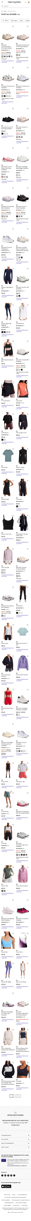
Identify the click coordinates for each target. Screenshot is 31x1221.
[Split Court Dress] (23, 970)
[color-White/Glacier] (19, 576)
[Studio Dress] (8, 487)
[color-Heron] (7, 332)
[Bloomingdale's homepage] (2, 11)
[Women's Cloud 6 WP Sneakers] (23, 275)
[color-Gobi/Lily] (9, 56)
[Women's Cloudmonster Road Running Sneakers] (23, 1000)
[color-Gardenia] (17, 576)
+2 (11, 96)
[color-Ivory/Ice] (7, 133)
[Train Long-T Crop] (23, 420)
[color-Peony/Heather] (2, 216)
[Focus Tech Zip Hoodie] (8, 663)
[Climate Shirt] (23, 311)
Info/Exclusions (15, 1125)
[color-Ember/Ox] (24, 855)
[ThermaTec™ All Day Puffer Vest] (23, 522)
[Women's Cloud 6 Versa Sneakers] (23, 194)
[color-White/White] (7, 56)
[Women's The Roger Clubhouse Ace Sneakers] (8, 730)
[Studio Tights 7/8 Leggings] (8, 311)
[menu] (2, 2)
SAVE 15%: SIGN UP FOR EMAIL (15, 1115)
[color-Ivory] (17, 715)
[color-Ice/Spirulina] (19, 216)
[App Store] (6, 1186)
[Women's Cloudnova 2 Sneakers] (8, 74)
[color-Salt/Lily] (17, 137)
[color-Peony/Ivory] (7, 216)
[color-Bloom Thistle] (5, 754)
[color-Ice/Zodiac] (2, 96)
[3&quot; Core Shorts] (8, 389)
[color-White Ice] (5, 616)
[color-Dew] (5, 216)
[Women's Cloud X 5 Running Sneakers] (8, 115)
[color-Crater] (5, 440)
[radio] (2, 56)
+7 (26, 751)
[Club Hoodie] (8, 555)
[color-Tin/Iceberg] (22, 137)
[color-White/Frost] (17, 257)
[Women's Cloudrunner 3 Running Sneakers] (23, 33)
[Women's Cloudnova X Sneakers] (23, 74)
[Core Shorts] (8, 799)
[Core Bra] (8, 831)
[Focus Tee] (8, 455)
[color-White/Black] (5, 133)
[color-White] (17, 175)
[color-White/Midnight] (19, 715)
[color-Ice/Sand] (9, 96)
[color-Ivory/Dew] (17, 55)
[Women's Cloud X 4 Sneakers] (23, 115)
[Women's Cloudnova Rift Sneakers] (8, 594)
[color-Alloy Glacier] (2, 616)
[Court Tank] (23, 940)
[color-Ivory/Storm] (7, 177)
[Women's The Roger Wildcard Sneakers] (23, 696)
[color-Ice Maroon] (22, 216)
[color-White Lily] (17, 370)
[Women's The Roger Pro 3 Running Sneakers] (8, 1000)
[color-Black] (19, 296)
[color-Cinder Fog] (19, 751)
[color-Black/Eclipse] (17, 216)
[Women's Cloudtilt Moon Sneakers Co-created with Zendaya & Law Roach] (23, 235)
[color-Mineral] (5, 572)
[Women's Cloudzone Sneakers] (23, 906)
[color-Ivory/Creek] (11, 56)
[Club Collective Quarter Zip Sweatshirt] (8, 1036)
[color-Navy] (2, 332)
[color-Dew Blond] (2, 56)
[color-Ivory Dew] (2, 754)
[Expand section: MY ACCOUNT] (15, 1139)
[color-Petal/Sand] (19, 137)
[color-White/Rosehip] (19, 175)
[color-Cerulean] (5, 56)
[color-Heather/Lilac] (17, 751)
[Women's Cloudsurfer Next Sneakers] (8, 194)
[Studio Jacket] (23, 455)
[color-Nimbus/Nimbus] (19, 257)
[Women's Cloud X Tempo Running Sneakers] (8, 154)
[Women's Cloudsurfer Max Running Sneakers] (23, 799)
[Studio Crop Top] (8, 522)
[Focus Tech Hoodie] (23, 663)
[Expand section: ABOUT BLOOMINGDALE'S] (15, 1143)
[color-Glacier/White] (22, 751)
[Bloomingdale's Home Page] (14, 2)
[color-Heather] (19, 55)
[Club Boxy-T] (8, 420)
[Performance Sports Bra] (8, 348)
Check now (24, 1165)
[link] (8, 52)
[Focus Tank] (8, 631)
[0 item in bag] (29, 2)
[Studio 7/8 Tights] (8, 970)
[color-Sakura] (9, 332)
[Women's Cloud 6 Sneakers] (23, 730)
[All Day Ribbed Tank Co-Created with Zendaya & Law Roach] (23, 1036)
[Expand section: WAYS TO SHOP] (15, 1147)
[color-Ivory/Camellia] (2, 177)
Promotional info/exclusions (14, 1165)
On (5, 11)
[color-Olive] (2, 891)
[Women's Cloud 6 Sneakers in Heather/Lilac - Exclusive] (8, 235)
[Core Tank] (23, 389)
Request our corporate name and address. (17, 1209)
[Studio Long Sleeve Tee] (8, 275)
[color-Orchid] (2, 572)
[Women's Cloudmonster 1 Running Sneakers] (8, 33)
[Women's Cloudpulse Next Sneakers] (8, 906)
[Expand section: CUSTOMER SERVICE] (15, 1135)
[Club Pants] (23, 594)
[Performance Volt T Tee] (23, 631)
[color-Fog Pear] (26, 855)
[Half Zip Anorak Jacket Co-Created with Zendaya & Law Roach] (8, 1069)
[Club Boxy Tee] (23, 769)
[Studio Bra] (8, 940)
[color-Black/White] (22, 370)
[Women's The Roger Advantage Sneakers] (23, 154)
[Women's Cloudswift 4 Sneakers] (23, 348)
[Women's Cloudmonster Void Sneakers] (23, 831)
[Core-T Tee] (8, 874)
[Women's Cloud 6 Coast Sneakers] (23, 555)
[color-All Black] (5, 96)
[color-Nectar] (19, 613)
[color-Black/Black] (2, 133)
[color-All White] (7, 96)
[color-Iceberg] (17, 296)
